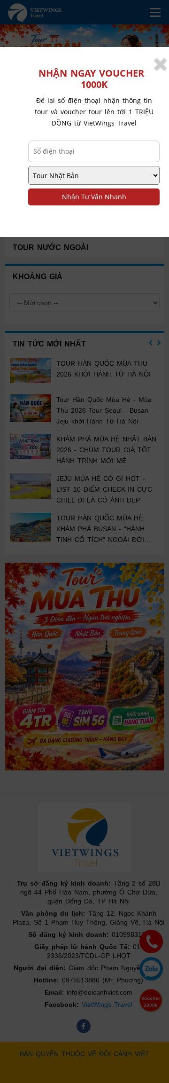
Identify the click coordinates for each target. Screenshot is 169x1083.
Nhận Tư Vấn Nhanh (94, 196)
